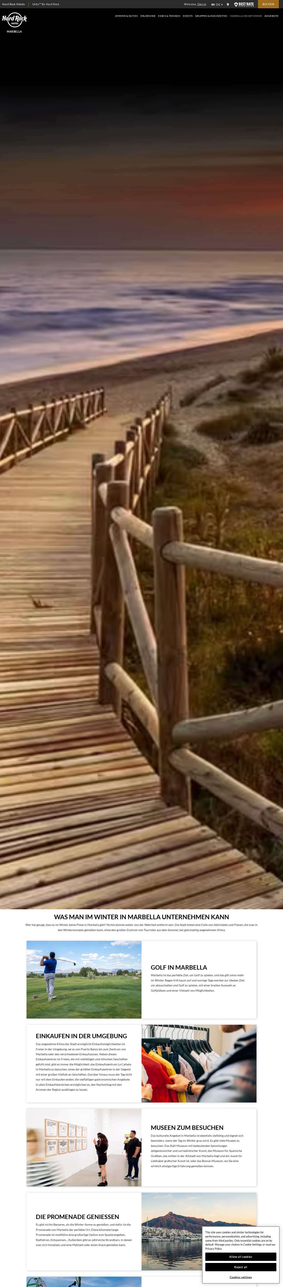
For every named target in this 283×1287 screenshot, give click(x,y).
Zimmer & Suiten (126, 15)
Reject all (240, 1267)
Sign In (201, 4)
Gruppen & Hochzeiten (211, 15)
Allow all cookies (240, 1256)
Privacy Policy (213, 1248)
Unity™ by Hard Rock (45, 4)
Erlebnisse (148, 15)
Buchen (268, 4)
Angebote (272, 15)
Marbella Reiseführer (246, 15)
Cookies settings (241, 1277)
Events (188, 15)
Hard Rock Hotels (13, 4)
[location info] (228, 4)
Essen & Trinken (169, 15)
